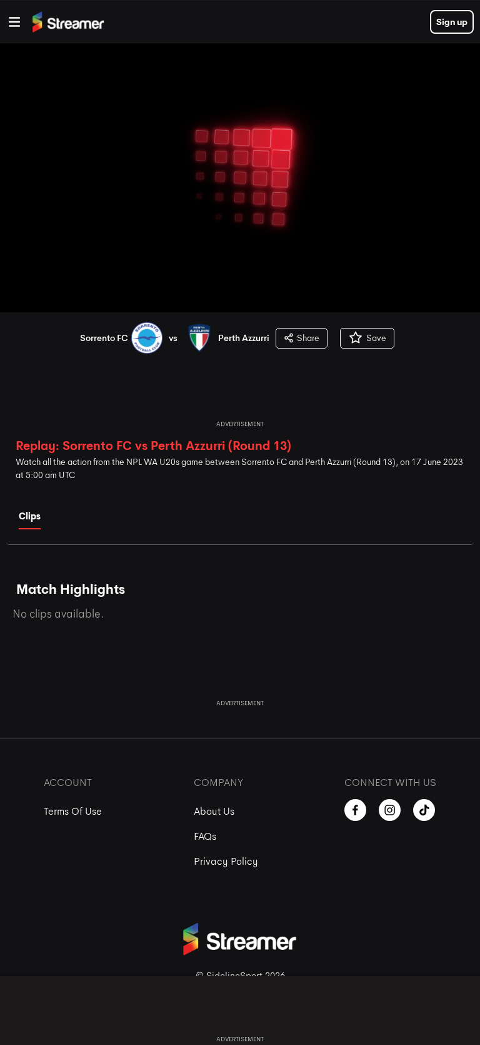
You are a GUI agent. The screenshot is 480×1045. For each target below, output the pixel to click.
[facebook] (355, 810)
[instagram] (390, 810)
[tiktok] (424, 810)
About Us (214, 811)
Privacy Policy (226, 861)
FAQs (205, 836)
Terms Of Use (73, 811)
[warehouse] (14, 21)
